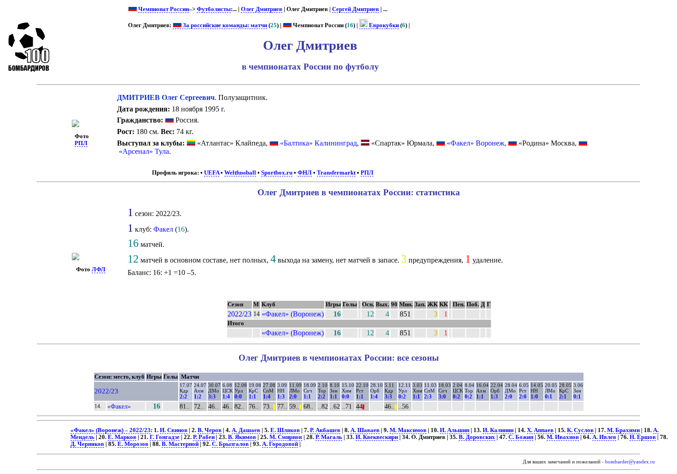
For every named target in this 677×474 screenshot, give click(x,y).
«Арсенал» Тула (144, 151)
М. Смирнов (285, 437)
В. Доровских (477, 437)
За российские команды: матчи (224, 25)
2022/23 (239, 314)
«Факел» (119, 406)
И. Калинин (498, 430)
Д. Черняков (87, 444)
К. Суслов (580, 430)
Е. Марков (122, 437)
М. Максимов (408, 430)
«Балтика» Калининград (318, 143)
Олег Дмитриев (261, 9)
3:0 (442, 396)
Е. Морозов (132, 444)
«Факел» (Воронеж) (293, 314)
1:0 (534, 396)
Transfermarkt (336, 173)
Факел (163, 229)
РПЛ (81, 143)
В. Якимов (242, 437)
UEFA (211, 173)
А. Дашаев (246, 430)
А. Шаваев (364, 430)
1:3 (281, 396)
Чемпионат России (163, 9)
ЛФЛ (98, 269)
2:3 (428, 396)
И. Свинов (173, 430)
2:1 (562, 396)
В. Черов (210, 430)
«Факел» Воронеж (475, 143)
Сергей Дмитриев (355, 9)
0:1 (548, 396)
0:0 (238, 396)
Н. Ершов (643, 437)
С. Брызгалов (230, 444)
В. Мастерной (180, 444)
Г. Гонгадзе (165, 437)
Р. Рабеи (204, 437)
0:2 (402, 396)
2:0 (293, 396)
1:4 (226, 396)
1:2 (197, 396)
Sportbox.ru (276, 173)
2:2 (183, 396)
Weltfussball (240, 173)
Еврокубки (383, 25)
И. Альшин (454, 430)
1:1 (252, 396)
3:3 (212, 396)
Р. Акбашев (325, 430)
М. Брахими (623, 430)
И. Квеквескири (377, 437)
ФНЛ (305, 173)
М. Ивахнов (563, 437)
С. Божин (520, 437)
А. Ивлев (604, 437)
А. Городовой (280, 444)
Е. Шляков (285, 430)
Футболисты (214, 9)
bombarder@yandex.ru (630, 461)
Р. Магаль (328, 437)
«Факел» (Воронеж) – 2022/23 (110, 430)
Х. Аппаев (540, 430)
